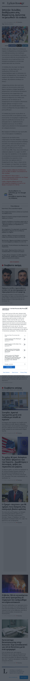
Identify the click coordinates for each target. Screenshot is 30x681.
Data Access (15, 372)
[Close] (27, 308)
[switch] (24, 339)
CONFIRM (9, 367)
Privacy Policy (23, 372)
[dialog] (15, 340)
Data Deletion (6, 372)
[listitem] (15, 336)
